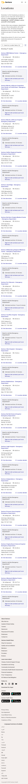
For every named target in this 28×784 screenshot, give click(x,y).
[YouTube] (16, 683)
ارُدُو (2, 773)
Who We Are (4, 621)
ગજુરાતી (3, 750)
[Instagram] (9, 684)
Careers (3, 626)
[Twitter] (6, 684)
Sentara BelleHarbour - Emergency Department (11, 382)
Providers (4, 653)
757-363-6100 (8, 489)
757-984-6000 (8, 260)
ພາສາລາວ (3, 765)
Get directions (7, 67)
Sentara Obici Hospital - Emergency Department (11, 349)
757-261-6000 (8, 457)
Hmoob (3, 755)
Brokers (3, 656)
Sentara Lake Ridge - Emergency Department (11, 185)
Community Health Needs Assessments (12, 669)
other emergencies (13, 18)
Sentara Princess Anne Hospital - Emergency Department (11, 512)
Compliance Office (6, 720)
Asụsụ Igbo (4, 757)
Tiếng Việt (4, 775)
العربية (2, 729)
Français (3, 745)
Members (4, 648)
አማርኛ (2, 727)
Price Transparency (6, 675)
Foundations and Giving (7, 664)
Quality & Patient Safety (7, 624)
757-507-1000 (8, 522)
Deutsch (3, 747)
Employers (4, 650)
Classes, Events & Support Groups (10, 662)
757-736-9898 (8, 293)
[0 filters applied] (25, 45)
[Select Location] (22, 2)
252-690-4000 (8, 589)
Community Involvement (8, 667)
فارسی (2, 742)
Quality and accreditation (8, 645)
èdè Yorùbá (4, 778)
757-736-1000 (8, 325)
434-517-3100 (8, 163)
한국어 (3, 763)
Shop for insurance (6, 643)
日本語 (3, 760)
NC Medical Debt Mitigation (8, 677)
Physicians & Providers (7, 631)
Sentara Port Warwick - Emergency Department (11, 283)
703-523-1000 (8, 228)
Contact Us (4, 637)
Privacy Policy (5, 709)
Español (3, 770)
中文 (2, 739)
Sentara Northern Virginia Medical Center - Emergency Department (13, 218)
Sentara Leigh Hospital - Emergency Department (12, 447)
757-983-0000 (8, 392)
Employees (4, 634)
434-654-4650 (8, 98)
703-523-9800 (8, 195)
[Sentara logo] (6, 2)
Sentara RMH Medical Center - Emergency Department (13, 54)
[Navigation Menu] (25, 2)
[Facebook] (2, 684)
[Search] (2, 45)
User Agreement (5, 712)
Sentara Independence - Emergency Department (12, 479)
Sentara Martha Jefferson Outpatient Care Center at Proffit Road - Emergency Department (13, 87)
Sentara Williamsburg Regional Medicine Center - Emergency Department (13, 250)
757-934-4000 (8, 359)
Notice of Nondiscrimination (8, 717)
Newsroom (4, 629)
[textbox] (12, 45)
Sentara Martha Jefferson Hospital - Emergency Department (12, 120)
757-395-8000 (8, 554)
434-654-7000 (8, 130)
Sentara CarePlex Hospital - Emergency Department (13, 315)
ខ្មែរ (2, 737)
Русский (3, 768)
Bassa (3, 732)
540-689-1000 (8, 63)
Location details (22, 67)
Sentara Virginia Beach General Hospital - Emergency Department (13, 544)
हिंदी (2, 752)
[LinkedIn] (12, 684)
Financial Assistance (6, 672)
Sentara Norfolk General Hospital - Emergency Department (11, 414)
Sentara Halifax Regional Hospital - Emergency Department (11, 153)
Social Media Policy (6, 715)
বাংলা (2, 734)
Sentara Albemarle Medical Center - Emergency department (12, 579)
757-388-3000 (8, 424)
